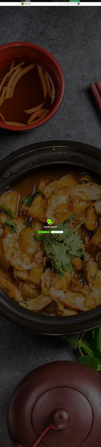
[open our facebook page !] (23, 1)
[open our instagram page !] (21, 1)
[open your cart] (78, 4)
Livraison (61, 3)
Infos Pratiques (73, 3)
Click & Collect (66, 3)
